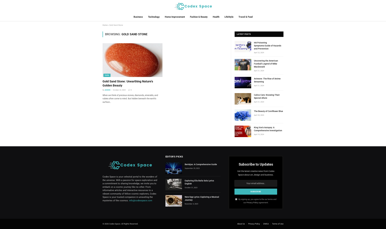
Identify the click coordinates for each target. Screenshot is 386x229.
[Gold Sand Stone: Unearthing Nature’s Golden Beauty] (133, 60)
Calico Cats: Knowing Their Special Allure (267, 96)
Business (138, 17)
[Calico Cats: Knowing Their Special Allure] (243, 99)
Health (216, 17)
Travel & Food (246, 17)
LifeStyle (229, 17)
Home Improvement (175, 17)
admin (107, 90)
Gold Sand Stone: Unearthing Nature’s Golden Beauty (128, 83)
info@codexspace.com (140, 200)
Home (105, 25)
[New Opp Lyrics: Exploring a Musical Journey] (173, 201)
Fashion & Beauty (199, 17)
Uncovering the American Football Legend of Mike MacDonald (266, 64)
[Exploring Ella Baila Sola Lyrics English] (173, 184)
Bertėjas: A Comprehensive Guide (201, 164)
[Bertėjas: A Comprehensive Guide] (173, 168)
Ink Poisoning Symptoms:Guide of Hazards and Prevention (267, 45)
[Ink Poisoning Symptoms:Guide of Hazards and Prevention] (243, 46)
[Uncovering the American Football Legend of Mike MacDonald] (243, 64)
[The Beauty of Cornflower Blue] (243, 115)
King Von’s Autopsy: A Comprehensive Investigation (268, 129)
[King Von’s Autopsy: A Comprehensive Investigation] (243, 131)
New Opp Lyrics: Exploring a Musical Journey (202, 198)
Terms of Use (277, 224)
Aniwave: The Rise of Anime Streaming (267, 80)
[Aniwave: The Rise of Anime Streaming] (243, 82)
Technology (154, 17)
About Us (241, 224)
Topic (107, 75)
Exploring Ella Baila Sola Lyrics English (199, 182)
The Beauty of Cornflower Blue (268, 111)
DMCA (266, 224)
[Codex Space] (193, 6)
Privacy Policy (252, 202)
